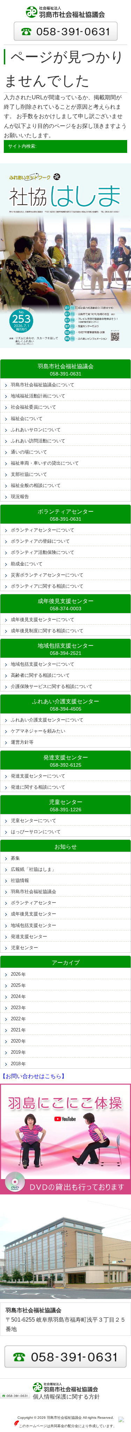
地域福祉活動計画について (38, 395)
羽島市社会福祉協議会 (33, 891)
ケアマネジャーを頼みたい (38, 731)
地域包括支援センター (33, 925)
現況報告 (20, 496)
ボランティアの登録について (40, 541)
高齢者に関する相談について (40, 675)
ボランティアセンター (33, 902)
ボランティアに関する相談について (47, 586)
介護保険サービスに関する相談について (52, 686)
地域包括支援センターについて (42, 664)
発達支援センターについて (38, 776)
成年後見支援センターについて (42, 619)
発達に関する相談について (38, 787)
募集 (15, 858)
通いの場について (29, 452)
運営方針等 (22, 742)
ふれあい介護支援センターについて (47, 719)
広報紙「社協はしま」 (33, 869)
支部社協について (29, 474)
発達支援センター (29, 936)
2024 (16, 996)
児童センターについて (33, 820)
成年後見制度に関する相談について (47, 630)
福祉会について (27, 418)
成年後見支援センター (33, 913)
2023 (16, 1007)
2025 (16, 985)
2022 (16, 1018)
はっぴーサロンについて (36, 831)
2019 (16, 1052)
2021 (16, 1029)
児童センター (24, 947)
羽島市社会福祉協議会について (42, 384)
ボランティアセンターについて (42, 530)
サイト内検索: (22, 146)
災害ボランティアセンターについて (47, 575)
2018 (16, 1063)
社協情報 (20, 880)
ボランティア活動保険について (42, 552)
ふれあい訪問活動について (38, 440)
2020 (16, 1041)
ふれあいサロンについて (36, 429)
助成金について (27, 563)
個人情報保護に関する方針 (66, 1397)
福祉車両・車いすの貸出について (45, 463)
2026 (16, 974)
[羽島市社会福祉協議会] (65, 12)
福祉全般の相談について (36, 485)
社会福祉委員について (33, 407)
